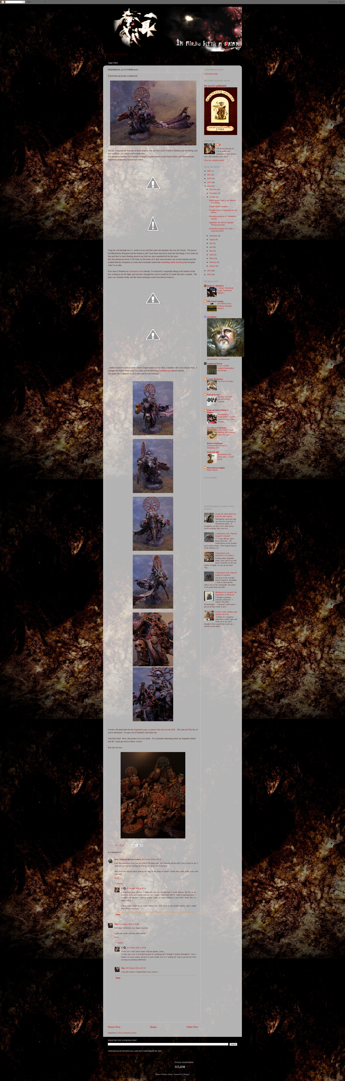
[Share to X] (136, 845)
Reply (116, 878)
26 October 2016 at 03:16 (136, 968)
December (213, 189)
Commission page (211, 74)
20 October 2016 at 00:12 (151, 859)
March (212, 258)
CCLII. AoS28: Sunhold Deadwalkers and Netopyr (225, 368)
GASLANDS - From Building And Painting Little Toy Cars (225, 432)
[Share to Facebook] (139, 845)
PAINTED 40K (213, 452)
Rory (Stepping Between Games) (127, 859)
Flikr (190, 729)
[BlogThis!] (134, 845)
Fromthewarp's (164, 370)
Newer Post (114, 1026)
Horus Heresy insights (216, 468)
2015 (209, 271)
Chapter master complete (218, 206)
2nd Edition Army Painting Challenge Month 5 (224, 306)
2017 (209, 182)
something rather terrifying (172, 262)
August (212, 239)
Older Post (192, 1026)
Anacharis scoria (136, 271)
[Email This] (131, 845)
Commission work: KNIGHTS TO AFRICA (224, 554)
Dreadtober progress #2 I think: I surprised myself (221, 229)
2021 (209, 175)
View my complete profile (214, 160)
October (212, 197)
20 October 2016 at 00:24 (136, 888)
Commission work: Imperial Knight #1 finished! (226, 534)
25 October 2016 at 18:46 (136, 948)
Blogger (186, 1074)
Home (153, 1026)
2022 (209, 171)
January (212, 266)
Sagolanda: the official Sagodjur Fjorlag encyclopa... (221, 223)
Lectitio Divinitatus (215, 379)
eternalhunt (212, 317)
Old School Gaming (215, 301)
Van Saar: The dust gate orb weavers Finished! (224, 399)
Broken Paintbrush (215, 443)
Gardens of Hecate (214, 363)
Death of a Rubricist (215, 286)
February (213, 262)
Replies (120, 883)
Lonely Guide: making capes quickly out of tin (226, 613)
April (211, 255)
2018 (209, 178)
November (213, 193)
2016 (209, 186)
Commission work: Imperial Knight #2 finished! (226, 574)
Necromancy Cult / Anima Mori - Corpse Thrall (225, 456)
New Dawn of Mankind (216, 428)
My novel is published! (215, 86)
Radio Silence (212, 470)
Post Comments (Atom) (127, 1033)
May (211, 251)
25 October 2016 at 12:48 (129, 924)
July (211, 243)
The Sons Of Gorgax (225, 381)
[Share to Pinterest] (141, 845)
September (213, 236)
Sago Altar (113, 63)
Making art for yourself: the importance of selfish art (226, 593)
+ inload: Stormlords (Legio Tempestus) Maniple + (225, 290)
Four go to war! (213, 394)
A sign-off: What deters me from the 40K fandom (225, 515)
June (211, 247)
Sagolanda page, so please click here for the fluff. (154, 729)
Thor (116, 924)
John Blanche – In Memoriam (218, 359)
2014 (209, 274)
